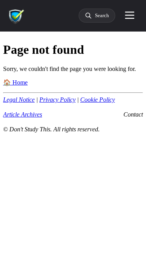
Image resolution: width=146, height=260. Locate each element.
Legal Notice (19, 99)
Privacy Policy (57, 99)
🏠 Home (15, 82)
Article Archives (22, 114)
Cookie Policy (97, 99)
